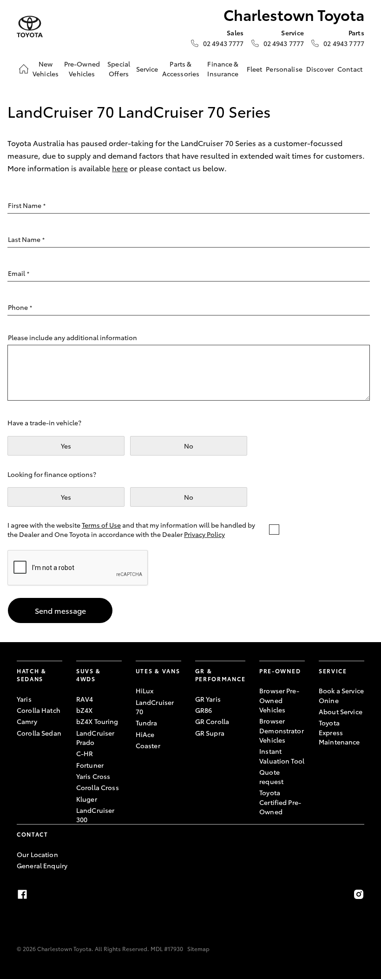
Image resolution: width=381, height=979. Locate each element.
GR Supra (209, 733)
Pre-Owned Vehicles (82, 68)
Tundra (147, 722)
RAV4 (84, 699)
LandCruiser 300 (95, 814)
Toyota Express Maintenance (339, 732)
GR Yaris (208, 699)
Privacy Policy (204, 534)
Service (147, 69)
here (120, 167)
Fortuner (90, 765)
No (188, 445)
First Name (27, 205)
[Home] (24, 69)
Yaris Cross (93, 776)
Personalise (284, 69)
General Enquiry (42, 865)
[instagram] (358, 894)
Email (18, 273)
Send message (60, 610)
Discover (320, 69)
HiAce (145, 734)
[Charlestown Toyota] (30, 27)
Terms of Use (101, 525)
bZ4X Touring (97, 721)
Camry (27, 721)
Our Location (37, 854)
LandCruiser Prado (95, 737)
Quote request (271, 776)
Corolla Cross (97, 787)
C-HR (84, 753)
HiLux (145, 690)
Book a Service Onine (341, 695)
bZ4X (84, 710)
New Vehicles (46, 68)
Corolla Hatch (38, 710)
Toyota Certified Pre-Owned (280, 802)
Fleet (255, 69)
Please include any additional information (72, 337)
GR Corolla (212, 721)
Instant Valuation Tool (281, 755)
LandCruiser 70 (155, 706)
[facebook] (22, 894)
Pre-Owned (280, 671)
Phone (20, 307)
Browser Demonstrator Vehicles (281, 730)
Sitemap (198, 948)
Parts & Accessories (181, 68)
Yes (66, 445)
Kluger (86, 799)
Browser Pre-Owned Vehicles (279, 700)
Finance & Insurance (222, 68)
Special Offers (118, 68)
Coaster (148, 745)
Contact (349, 69)
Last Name (26, 239)
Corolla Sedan (39, 733)
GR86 (203, 710)
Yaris (24, 699)
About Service (340, 711)
